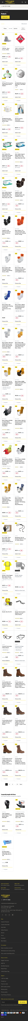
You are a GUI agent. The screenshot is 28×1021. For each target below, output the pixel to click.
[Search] (22, 2)
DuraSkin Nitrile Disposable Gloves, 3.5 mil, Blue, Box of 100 (6, 853)
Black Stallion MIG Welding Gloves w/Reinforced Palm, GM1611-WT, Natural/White (6, 500)
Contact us (3, 981)
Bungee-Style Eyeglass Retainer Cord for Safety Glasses (20, 613)
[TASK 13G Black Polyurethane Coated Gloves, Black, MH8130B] (7, 804)
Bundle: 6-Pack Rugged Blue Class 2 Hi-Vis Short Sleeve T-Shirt (7, 577)
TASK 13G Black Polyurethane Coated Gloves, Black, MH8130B (7, 815)
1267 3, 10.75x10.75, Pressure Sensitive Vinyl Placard (19, 50)
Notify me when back (20, 590)
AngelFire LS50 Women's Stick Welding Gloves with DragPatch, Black (19, 194)
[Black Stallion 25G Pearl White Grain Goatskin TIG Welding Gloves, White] (7, 258)
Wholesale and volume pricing (8, 950)
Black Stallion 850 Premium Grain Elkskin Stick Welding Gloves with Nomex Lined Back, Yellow (20, 345)
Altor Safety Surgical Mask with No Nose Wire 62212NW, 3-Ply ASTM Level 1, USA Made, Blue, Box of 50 (7, 195)
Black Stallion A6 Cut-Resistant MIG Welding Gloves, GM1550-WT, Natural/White (7, 383)
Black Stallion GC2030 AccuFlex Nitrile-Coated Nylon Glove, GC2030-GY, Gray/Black (7, 423)
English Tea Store (5, 960)
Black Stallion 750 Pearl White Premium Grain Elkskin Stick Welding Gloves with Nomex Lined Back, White (7, 345)
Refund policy (4, 989)
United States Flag (5, 971)
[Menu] (2, 2)
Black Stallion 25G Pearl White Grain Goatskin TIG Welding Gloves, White (7, 269)
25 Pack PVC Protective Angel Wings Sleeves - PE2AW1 (7, 84)
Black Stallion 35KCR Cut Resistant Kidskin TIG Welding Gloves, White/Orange (20, 306)
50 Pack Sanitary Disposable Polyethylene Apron (19, 120)
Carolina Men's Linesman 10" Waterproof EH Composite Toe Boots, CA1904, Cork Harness (20, 761)
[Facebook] (2, 915)
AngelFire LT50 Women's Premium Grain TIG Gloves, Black (6, 232)
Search (2, 1017)
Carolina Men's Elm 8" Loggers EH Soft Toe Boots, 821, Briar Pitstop (7, 722)
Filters (5, 28)
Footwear (3, 938)
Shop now (5, 17)
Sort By (10, 28)
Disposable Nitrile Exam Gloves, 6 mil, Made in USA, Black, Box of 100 (20, 815)
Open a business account (6, 948)
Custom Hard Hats (5, 924)
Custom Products (5, 922)
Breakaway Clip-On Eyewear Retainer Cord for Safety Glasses (20, 539)
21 (17, 784)
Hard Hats (3, 927)
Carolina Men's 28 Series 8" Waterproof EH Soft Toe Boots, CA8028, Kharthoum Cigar (7, 684)
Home (2, 11)
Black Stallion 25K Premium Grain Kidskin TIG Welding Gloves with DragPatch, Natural (20, 269)
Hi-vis (2, 935)
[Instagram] (5, 915)
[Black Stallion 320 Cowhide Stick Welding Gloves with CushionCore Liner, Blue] (7, 295)
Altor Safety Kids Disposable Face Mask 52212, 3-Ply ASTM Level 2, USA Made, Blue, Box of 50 (7, 156)
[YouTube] (12, 915)
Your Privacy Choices (6, 994)
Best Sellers (3, 941)
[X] (9, 915)
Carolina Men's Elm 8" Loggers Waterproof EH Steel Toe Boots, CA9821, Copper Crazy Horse (20, 723)
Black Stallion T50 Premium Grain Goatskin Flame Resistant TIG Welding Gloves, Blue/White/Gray (20, 501)
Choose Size (18, 209)
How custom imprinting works (7, 953)
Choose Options (6, 660)
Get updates (22, 1002)
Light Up (3, 963)
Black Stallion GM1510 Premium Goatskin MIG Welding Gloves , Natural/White (20, 422)
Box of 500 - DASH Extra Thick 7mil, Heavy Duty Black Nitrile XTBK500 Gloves (7, 539)
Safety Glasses (4, 930)
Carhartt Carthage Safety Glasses (19, 647)
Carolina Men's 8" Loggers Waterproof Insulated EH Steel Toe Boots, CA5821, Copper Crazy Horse (20, 684)
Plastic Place (4, 968)
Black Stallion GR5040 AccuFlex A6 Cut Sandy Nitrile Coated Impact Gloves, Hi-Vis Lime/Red (7, 461)
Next (21, 784)
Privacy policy (4, 992)
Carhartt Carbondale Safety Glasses (7, 647)
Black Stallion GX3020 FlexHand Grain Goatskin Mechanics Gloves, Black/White (20, 461)
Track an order (4, 984)
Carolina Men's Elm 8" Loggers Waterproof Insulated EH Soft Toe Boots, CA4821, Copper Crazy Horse (7, 761)
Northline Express (5, 966)
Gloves (2, 932)
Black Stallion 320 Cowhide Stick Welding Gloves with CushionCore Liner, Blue (7, 307)
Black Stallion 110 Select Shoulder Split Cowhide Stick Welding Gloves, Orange (20, 232)
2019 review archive (5, 986)
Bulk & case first (23, 29)
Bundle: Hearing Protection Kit (18, 576)
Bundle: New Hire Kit (7, 612)
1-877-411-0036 (6, 899)
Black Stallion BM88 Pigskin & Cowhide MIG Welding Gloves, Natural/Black (20, 383)
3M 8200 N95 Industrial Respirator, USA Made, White (20, 84)
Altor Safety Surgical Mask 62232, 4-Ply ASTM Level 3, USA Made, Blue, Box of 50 (20, 156)
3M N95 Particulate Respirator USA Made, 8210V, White (7, 120)
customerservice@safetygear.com (9, 903)
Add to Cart (5, 61)
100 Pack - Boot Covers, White (5, 49)
